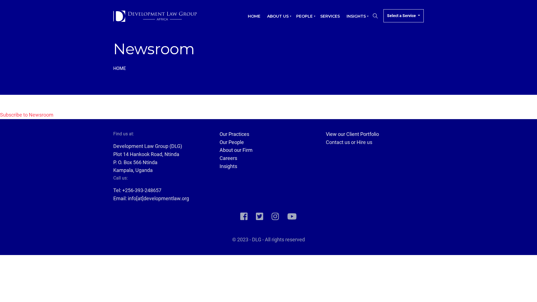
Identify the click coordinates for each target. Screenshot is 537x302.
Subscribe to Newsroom (26, 115)
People (303, 19)
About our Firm (236, 150)
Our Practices (234, 134)
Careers (228, 158)
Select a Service (402, 15)
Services (330, 16)
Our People (232, 142)
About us (276, 19)
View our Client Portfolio (352, 134)
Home (254, 16)
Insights (354, 19)
